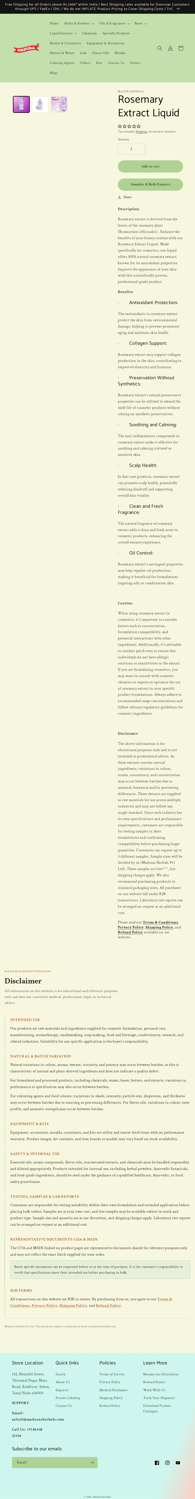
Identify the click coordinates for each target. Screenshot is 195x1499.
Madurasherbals (102, 1496)
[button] (79, 23)
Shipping (141, 131)
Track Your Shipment (159, 1398)
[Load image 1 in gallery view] (21, 104)
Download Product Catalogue (157, 1408)
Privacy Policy (131, 927)
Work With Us (154, 1390)
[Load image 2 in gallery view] (40, 104)
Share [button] (127, 197)
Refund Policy (130, 932)
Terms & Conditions (160, 922)
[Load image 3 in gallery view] (59, 104)
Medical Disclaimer (113, 1390)
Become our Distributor (161, 1374)
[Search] (160, 48)
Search (61, 1374)
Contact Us (64, 1406)
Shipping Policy (159, 927)
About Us (63, 1382)
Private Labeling (68, 1398)
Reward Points (154, 1382)
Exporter (62, 1390)
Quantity (123, 139)
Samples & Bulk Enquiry (150, 184)
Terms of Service (112, 1374)
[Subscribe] (92, 1462)
